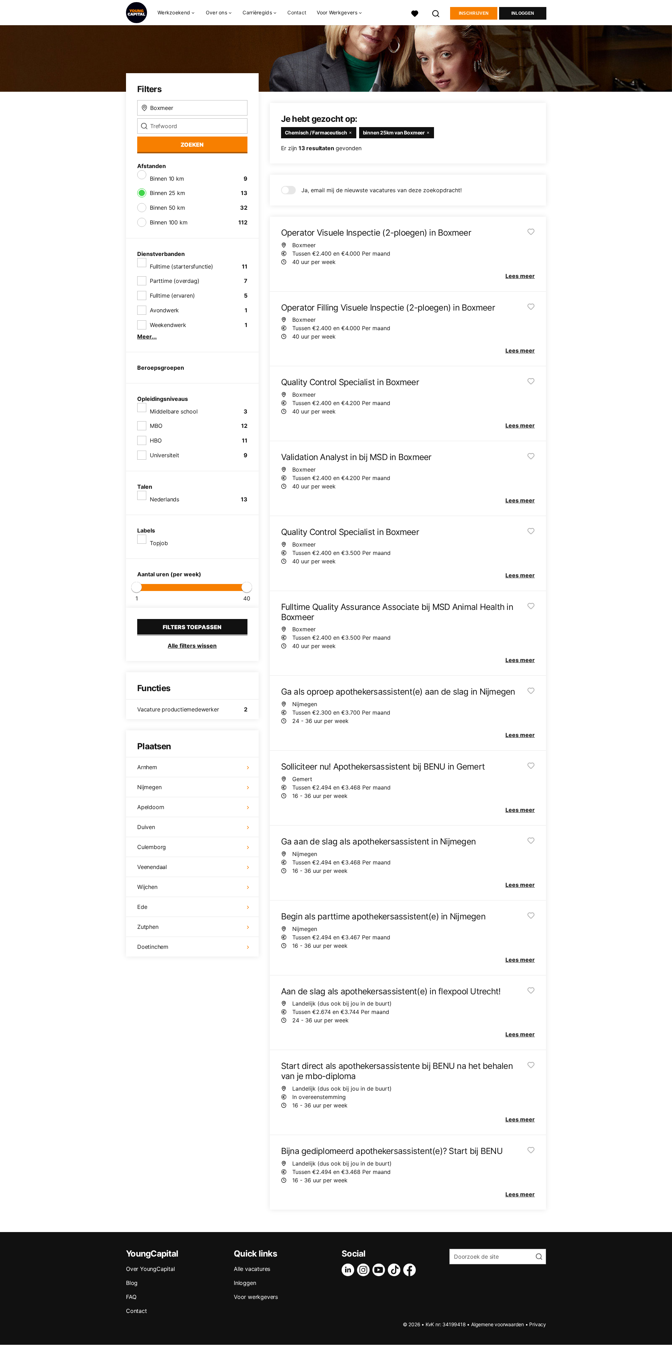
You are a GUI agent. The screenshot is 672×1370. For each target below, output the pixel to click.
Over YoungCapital (150, 1268)
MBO (156, 425)
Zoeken (192, 144)
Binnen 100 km (168, 222)
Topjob (159, 543)
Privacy (537, 1324)
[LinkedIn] (349, 1270)
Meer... (147, 336)
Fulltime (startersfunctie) (181, 266)
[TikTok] (395, 1270)
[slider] (136, 587)
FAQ (131, 1296)
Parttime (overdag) (174, 280)
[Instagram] (364, 1270)
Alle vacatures (252, 1268)
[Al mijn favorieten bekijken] (415, 13)
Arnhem (147, 767)
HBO (155, 440)
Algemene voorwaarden (497, 1324)
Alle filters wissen (192, 645)
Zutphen (148, 926)
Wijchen (147, 886)
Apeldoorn (150, 807)
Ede (142, 906)
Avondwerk (164, 310)
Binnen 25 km (167, 192)
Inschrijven (474, 13)
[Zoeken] (436, 13)
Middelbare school (174, 411)
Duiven (146, 826)
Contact (296, 12)
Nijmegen (149, 787)
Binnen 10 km (167, 178)
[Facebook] (411, 1270)
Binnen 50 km (167, 207)
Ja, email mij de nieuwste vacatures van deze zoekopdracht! (381, 190)
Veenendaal (152, 866)
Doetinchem (152, 946)
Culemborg (151, 846)
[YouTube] (380, 1270)
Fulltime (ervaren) (172, 295)
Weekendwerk (168, 324)
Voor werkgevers (256, 1296)
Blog (132, 1282)
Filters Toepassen (192, 627)
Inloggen (522, 13)
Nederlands (164, 499)
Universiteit (164, 455)
